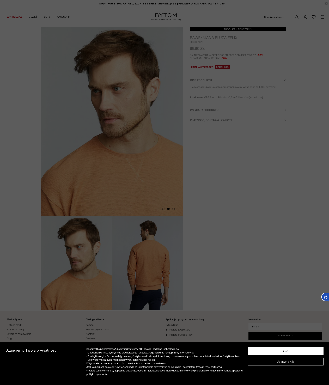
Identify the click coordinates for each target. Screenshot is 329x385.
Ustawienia (286, 361)
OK (285, 351)
